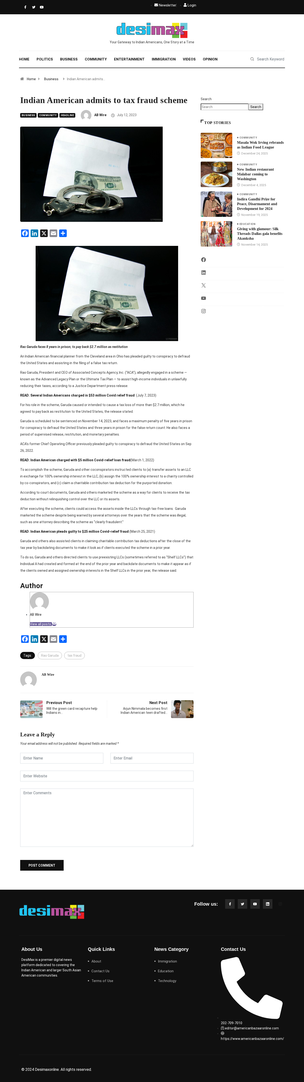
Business (69, 59)
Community (96, 59)
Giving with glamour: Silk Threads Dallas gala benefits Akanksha (259, 233)
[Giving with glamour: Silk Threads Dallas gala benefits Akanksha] (216, 233)
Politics (45, 59)
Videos (189, 59)
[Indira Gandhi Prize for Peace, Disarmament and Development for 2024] (216, 204)
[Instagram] (203, 313)
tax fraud (74, 655)
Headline (67, 115)
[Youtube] (40, 7)
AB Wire (100, 115)
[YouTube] (203, 300)
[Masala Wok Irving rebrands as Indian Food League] (216, 145)
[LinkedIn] (203, 274)
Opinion (210, 59)
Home (24, 59)
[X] (203, 287)
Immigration (164, 59)
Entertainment (129, 59)
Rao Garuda (50, 655)
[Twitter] (32, 7)
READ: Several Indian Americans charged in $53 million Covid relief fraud (77, 395)
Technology (167, 981)
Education (247, 224)
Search (206, 99)
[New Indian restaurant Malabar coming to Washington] (216, 174)
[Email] (54, 624)
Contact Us (100, 971)
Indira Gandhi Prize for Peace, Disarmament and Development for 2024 (257, 204)
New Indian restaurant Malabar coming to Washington (255, 174)
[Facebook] (25, 7)
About (96, 961)
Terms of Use (102, 981)
